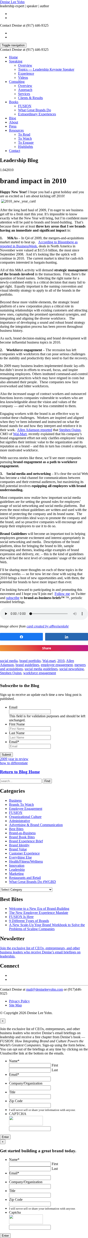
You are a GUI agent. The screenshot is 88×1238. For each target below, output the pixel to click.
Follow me (62, 594)
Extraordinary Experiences (37, 114)
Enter (5, 1137)
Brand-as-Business (22, 833)
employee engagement (57, 665)
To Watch (25, 138)
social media (9, 661)
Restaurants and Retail (25, 878)
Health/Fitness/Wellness (26, 861)
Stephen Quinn (70, 430)
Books (13, 102)
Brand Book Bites (22, 837)
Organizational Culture (25, 817)
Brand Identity (19, 845)
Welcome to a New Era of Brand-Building (39, 908)
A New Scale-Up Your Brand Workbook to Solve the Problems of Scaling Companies (47, 927)
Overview (25, 65)
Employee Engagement (25, 809)
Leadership (17, 869)
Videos (23, 77)
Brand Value (18, 849)
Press (12, 126)
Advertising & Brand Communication (36, 825)
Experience (26, 73)
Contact (14, 151)
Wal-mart (49, 661)
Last (55, 1070)
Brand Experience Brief (26, 841)
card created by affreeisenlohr (48, 626)
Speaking (15, 61)
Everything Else (20, 857)
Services (24, 94)
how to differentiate (14, 763)
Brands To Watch (21, 804)
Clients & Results (30, 98)
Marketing (16, 874)
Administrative (19, 821)
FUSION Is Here (21, 917)
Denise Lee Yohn (12, 2)
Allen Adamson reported (34, 430)
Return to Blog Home (20, 771)
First (55, 1065)
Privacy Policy (19, 1001)
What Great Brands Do (34, 110)
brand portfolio (30, 661)
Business (15, 800)
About (13, 122)
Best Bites (16, 829)
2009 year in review (14, 759)
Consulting (17, 82)
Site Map (15, 1005)
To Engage (26, 142)
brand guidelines (27, 665)
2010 (61, 661)
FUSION (24, 106)
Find (47, 781)
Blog (12, 118)
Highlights (25, 147)
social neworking (71, 669)
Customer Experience (24, 853)
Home (13, 57)
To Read (24, 134)
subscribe (12, 598)
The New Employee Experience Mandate (38, 913)
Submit (6, 754)
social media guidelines (41, 669)
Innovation (16, 865)
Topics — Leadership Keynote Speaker (46, 69)
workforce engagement (39, 673)
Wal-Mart (20, 434)
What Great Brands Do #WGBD (32, 882)
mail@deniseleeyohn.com (44, 989)
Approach (25, 90)
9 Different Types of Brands (29, 921)
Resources (16, 130)
